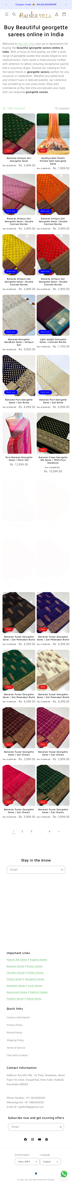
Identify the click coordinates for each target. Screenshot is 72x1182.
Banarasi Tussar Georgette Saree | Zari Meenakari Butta (53, 526)
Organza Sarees (38, 959)
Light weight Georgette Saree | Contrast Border (53, 340)
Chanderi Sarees (16, 972)
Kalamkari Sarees (16, 985)
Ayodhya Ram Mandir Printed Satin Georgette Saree (53, 161)
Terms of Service (16, 1047)
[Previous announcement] (6, 4)
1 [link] (13, 831)
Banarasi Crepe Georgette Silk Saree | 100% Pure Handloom (53, 460)
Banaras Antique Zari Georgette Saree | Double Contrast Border (19, 221)
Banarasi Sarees (15, 966)
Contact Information (18, 1017)
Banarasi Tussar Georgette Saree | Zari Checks (19, 753)
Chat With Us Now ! (17, 1055)
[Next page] (58, 831)
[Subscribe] (61, 870)
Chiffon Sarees (35, 972)
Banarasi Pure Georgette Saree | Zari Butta (19, 401)
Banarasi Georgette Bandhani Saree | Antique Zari (19, 342)
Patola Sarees (34, 998)
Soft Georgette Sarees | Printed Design (19, 526)
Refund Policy (14, 1032)
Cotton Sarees (14, 979)
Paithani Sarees (15, 998)
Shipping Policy (15, 1040)
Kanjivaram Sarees (17, 992)
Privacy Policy (14, 1025)
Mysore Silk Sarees (17, 959)
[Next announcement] (65, 4)
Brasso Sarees (35, 966)
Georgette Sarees (34, 979)
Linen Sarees (35, 985)
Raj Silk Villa (30, 1180)
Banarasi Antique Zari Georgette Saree (19, 159)
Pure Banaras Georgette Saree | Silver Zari (19, 458)
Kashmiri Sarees (39, 992)
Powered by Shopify (46, 1180)
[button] (6, 14)
